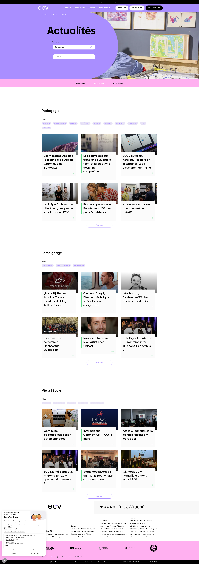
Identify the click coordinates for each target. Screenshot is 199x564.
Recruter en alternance (147, 2)
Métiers (92, 8)
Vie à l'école (118, 83)
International (104, 8)
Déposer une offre (118, 2)
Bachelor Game (106, 537)
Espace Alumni (92, 2)
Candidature (137, 8)
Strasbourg (56, 537)
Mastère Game (145, 537)
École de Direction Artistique (81, 529)
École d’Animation (88, 531)
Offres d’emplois (132, 2)
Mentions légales (47, 562)
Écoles (73, 526)
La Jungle (135, 562)
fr (159, 2)
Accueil (44, 15)
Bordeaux (50, 534)
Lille (62, 534)
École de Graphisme (78, 534)
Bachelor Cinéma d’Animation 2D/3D (113, 531)
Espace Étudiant (78, 2)
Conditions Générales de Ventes (85, 562)
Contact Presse (103, 562)
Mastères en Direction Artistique (141, 520)
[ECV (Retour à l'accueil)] (43, 8)
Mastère (133, 518)
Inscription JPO (154, 8)
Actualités (64, 15)
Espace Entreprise (105, 2)
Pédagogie (80, 83)
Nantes (57, 534)
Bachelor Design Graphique (110, 523)
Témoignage (99, 83)
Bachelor (104, 520)
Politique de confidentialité (64, 562)
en (161, 2)
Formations (80, 8)
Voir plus (99, 225)
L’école (68, 8)
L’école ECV (53, 15)
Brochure (122, 8)
